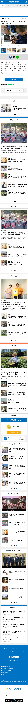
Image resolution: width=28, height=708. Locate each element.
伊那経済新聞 (14, 2)
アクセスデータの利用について (8, 670)
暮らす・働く (22, 5)
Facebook (12, 660)
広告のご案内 (5, 674)
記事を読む (14, 79)
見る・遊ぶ (13, 5)
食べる (7, 5)
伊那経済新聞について (6, 666)
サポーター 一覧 (14, 432)
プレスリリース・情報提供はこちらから (10, 668)
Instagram (16, 660)
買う (18, 5)
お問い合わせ (5, 672)
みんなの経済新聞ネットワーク (14, 689)
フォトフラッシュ (5, 18)
